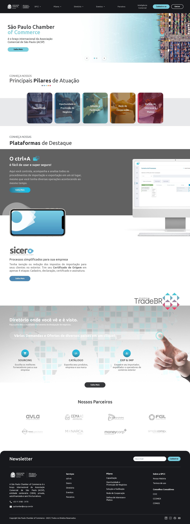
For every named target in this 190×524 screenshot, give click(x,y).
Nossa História (159, 478)
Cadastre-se (161, 6)
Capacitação (111, 478)
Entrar (177, 6)
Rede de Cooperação (115, 493)
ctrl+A (68, 478)
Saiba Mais (18, 49)
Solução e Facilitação (115, 489)
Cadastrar (174, 459)
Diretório (70, 488)
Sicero (69, 483)
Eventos (69, 492)
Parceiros (70, 497)
